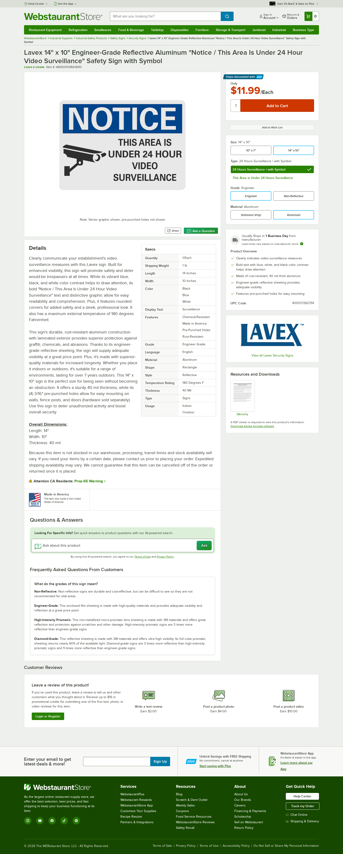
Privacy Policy (165, 556)
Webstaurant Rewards (136, 800)
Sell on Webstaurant (248, 822)
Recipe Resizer (131, 816)
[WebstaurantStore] (62, 787)
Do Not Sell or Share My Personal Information (286, 845)
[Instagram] (28, 820)
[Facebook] (52, 820)
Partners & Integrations (137, 822)
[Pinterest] (76, 820)
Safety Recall (185, 828)
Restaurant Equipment (45, 30)
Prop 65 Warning (88, 481)
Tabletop (157, 30)
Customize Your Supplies (138, 811)
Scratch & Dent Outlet (191, 800)
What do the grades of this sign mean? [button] (66, 584)
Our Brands (242, 800)
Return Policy (243, 828)
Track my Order (302, 806)
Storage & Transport (230, 30)
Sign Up (160, 761)
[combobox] (165, 16)
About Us (241, 794)
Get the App (65, 3)
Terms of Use (142, 556)
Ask (204, 545)
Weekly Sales (185, 805)
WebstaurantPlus (132, 794)
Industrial (279, 30)
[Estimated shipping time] (301, 244)
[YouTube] (40, 820)
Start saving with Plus (215, 766)
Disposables (180, 30)
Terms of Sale (162, 845)
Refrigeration (78, 30)
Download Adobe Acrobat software (252, 426)
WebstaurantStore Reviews (195, 822)
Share (175, 230)
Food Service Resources (194, 816)
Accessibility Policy (236, 845)
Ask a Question (203, 231)
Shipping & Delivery (304, 821)
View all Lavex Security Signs (272, 355)
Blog (179, 794)
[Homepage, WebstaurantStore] (63, 16)
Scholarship (242, 816)
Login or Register (47, 716)
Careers (240, 805)
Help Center (36, 3)
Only (234, 83)
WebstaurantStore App (136, 805)
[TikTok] (64, 820)
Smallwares (102, 30)
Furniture (202, 30)
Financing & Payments (250, 811)
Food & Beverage (131, 30)
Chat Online (299, 814)
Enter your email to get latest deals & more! (47, 761)
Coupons (182, 811)
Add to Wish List (272, 127)
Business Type (303, 30)
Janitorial (259, 30)
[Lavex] (272, 335)
